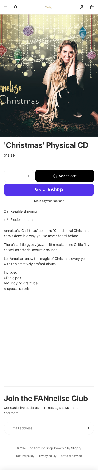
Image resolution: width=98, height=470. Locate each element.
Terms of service (70, 456)
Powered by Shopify (67, 448)
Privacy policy (47, 456)
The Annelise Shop (40, 448)
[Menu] (5, 7)
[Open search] (15, 7)
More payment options (49, 201)
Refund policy (25, 456)
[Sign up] (87, 428)
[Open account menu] (82, 7)
